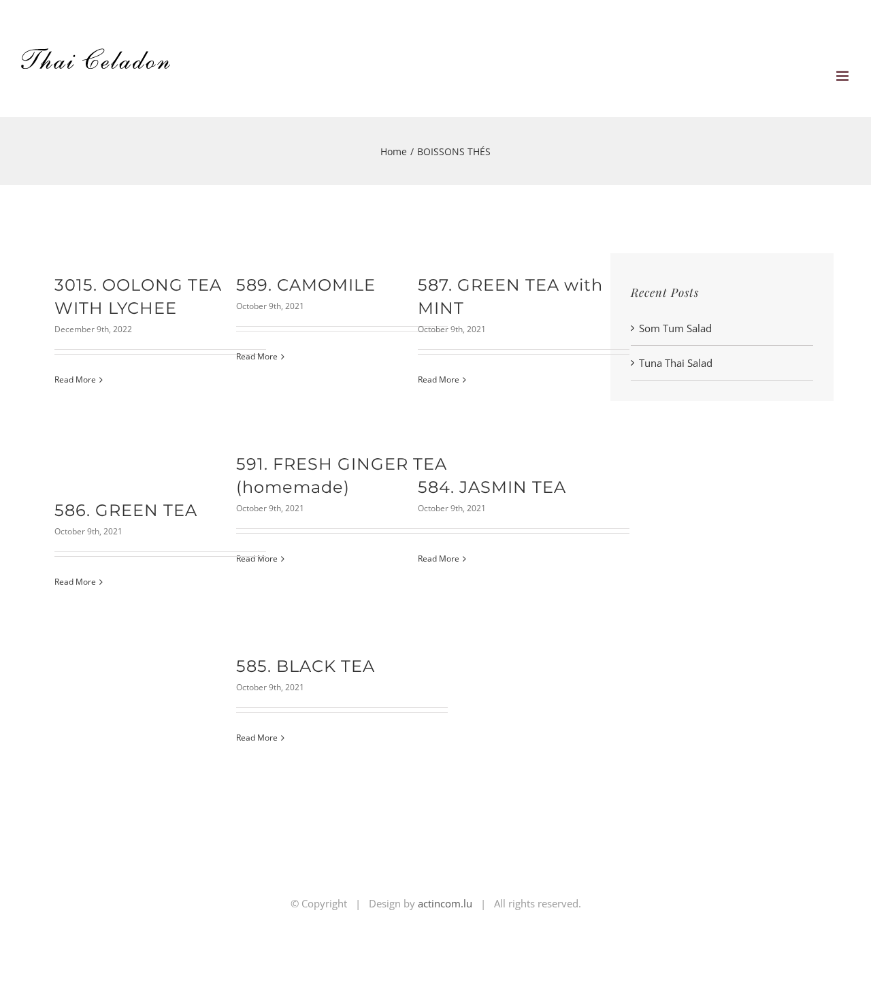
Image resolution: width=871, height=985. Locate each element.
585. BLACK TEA (305, 666)
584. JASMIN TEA (492, 487)
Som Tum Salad (675, 328)
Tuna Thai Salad (675, 363)
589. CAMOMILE (306, 285)
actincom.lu (445, 903)
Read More (75, 379)
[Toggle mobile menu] (843, 76)
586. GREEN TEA (125, 510)
